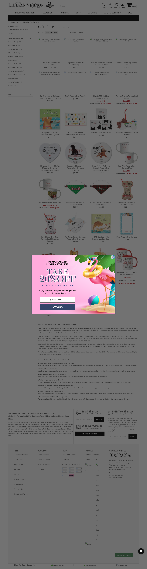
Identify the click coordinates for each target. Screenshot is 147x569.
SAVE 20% (58, 307)
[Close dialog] (113, 257)
